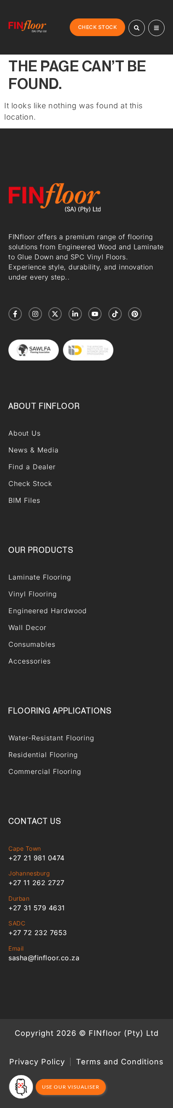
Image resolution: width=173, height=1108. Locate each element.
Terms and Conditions (120, 1062)
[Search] (136, 28)
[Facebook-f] (15, 314)
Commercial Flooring (44, 771)
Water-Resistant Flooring (51, 738)
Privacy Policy (37, 1062)
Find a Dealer (32, 467)
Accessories (29, 661)
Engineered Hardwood (47, 610)
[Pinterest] (135, 314)
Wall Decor (27, 627)
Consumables (31, 644)
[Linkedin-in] (75, 314)
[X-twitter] (55, 314)
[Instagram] (35, 314)
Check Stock (30, 483)
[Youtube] (95, 314)
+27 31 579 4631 (36, 908)
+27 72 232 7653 (37, 932)
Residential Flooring (43, 754)
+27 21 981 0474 (36, 858)
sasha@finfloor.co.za (43, 958)
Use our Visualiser (71, 1087)
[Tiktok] (115, 314)
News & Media (33, 450)
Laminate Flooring (39, 577)
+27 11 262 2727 (36, 882)
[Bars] (156, 28)
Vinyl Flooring (32, 594)
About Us (24, 433)
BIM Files (24, 500)
